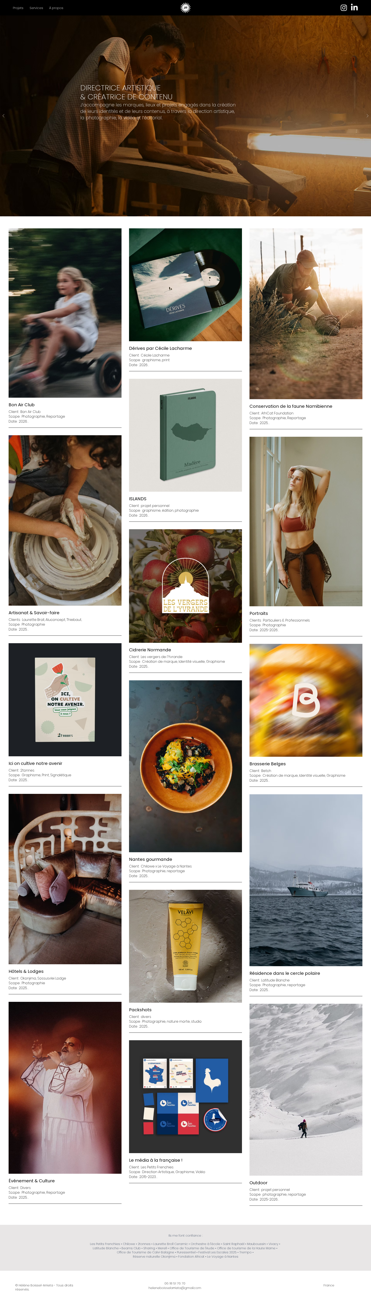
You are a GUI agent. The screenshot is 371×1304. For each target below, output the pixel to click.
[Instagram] (344, 7)
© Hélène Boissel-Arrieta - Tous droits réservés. (44, 1287)
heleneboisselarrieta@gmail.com (175, 1288)
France (329, 1285)
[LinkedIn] (354, 7)
